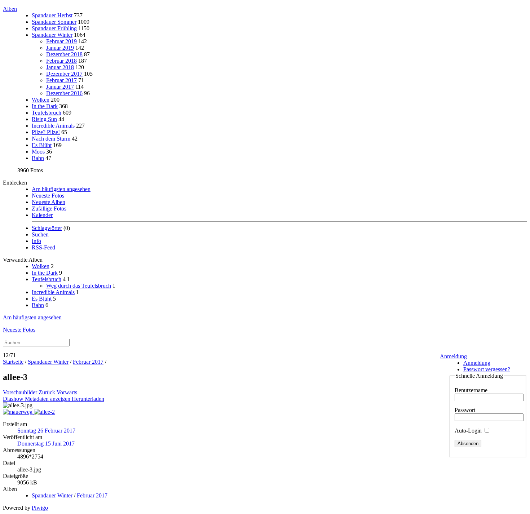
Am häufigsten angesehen (61, 189)
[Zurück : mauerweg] (18, 412)
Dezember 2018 (64, 54)
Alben (10, 9)
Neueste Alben (48, 202)
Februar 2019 (61, 41)
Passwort (465, 410)
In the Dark (45, 106)
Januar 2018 (60, 67)
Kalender (42, 215)
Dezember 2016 (64, 93)
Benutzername (471, 390)
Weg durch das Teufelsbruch (78, 286)
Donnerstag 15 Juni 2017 (46, 443)
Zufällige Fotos (49, 208)
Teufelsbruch (46, 113)
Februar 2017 (61, 80)
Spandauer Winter (52, 35)
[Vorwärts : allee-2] (44, 412)
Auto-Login (469, 430)
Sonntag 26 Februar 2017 (46, 430)
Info (36, 241)
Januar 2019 (60, 48)
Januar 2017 (60, 87)
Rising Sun (44, 119)
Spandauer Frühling (54, 28)
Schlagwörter (47, 228)
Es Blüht (42, 145)
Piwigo (40, 508)
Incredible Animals (53, 126)
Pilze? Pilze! (46, 132)
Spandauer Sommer (54, 22)
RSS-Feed (43, 247)
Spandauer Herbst (52, 15)
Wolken (40, 100)
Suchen (40, 234)
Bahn (38, 158)
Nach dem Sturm (51, 139)
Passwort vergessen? (486, 369)
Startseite (13, 362)
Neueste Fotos (48, 195)
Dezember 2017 (64, 74)
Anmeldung (453, 356)
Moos (38, 152)
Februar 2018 (61, 61)
